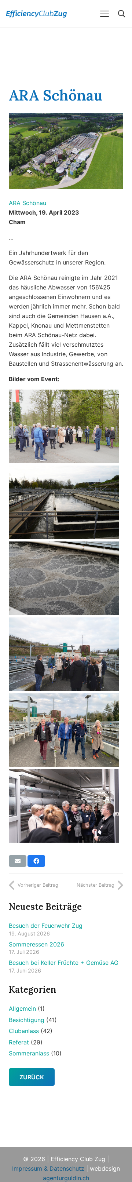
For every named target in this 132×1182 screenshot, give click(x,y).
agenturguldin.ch (66, 1178)
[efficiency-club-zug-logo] (43, 14)
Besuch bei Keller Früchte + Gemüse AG (63, 962)
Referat (19, 1042)
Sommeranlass (29, 1053)
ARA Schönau (27, 203)
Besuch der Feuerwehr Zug (45, 925)
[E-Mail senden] (17, 861)
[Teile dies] (36, 861)
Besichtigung (26, 1020)
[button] (104, 14)
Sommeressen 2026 (36, 944)
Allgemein (22, 1008)
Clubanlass (24, 1031)
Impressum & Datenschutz (48, 1168)
